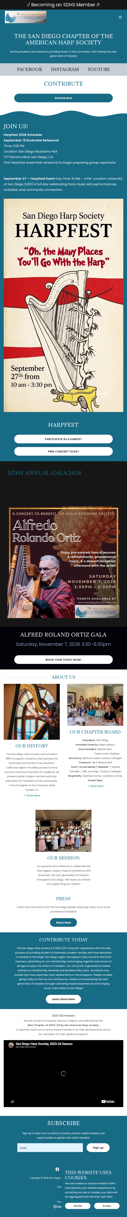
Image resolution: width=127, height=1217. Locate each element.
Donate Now (63, 98)
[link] (25, 17)
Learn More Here (63, 999)
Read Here (63, 922)
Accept (107, 1205)
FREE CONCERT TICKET (63, 451)
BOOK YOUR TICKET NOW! (63, 660)
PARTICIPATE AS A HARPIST (63, 439)
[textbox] (50, 1147)
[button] (120, 17)
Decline (78, 1205)
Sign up (98, 1148)
